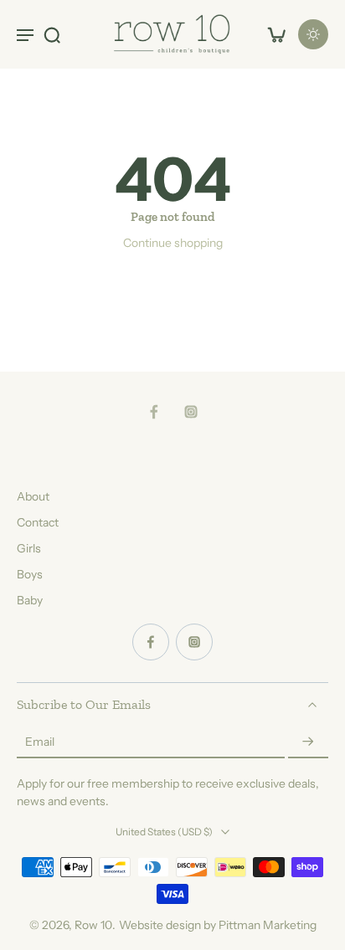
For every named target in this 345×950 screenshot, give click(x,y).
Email (39, 742)
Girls (29, 548)
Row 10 (93, 925)
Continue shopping (173, 242)
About (33, 496)
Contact (38, 522)
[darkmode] (313, 34)
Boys (30, 574)
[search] (51, 34)
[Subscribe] (308, 742)
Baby (30, 600)
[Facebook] (154, 411)
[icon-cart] (276, 34)
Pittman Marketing (268, 925)
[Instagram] (190, 411)
